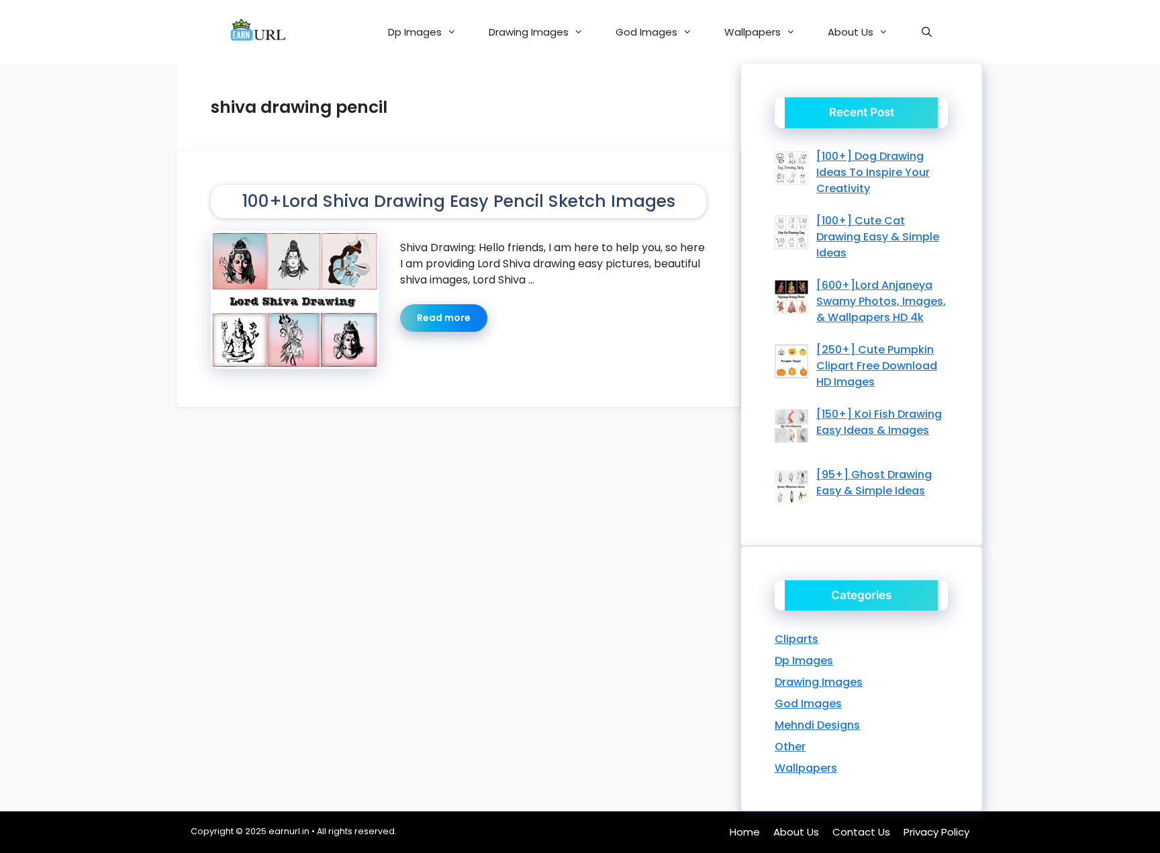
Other (790, 746)
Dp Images (415, 32)
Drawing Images (529, 32)
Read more (444, 317)
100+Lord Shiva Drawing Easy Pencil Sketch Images (458, 201)
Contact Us (861, 832)
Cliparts (796, 639)
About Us (850, 32)
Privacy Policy (936, 832)
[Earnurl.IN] (257, 32)
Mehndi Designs (817, 725)
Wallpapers (752, 32)
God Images (646, 32)
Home (745, 832)
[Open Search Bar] (926, 32)
